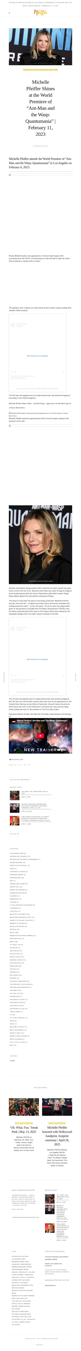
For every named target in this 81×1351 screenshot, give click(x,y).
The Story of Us (17, 1005)
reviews (15, 1306)
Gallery (32, 1272)
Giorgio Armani (18, 1274)
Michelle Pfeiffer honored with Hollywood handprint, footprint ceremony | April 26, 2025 (34, 806)
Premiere (27, 1303)
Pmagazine (16, 966)
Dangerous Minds (18, 874)
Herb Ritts (16, 1277)
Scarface (15, 972)
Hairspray (15, 896)
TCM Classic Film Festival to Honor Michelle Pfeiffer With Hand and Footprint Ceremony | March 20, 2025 (36, 818)
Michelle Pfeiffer (18, 926)
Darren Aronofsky (19, 1267)
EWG (13, 880)
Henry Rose (16, 899)
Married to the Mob (19, 923)
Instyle (23, 1277)
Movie (51, 69)
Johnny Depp (17, 1280)
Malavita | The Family (20, 914)
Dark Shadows (17, 877)
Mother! (15, 929)
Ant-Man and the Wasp (20, 856)
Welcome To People (18, 1027)
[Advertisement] (40, 284)
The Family (15, 990)
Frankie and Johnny (19, 883)
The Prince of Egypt (19, 999)
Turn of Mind (16, 1011)
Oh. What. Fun (16, 944)
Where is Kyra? (17, 1033)
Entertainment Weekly (20, 1269)
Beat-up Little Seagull (20, 865)
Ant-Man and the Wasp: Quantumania (36, 69)
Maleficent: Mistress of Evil (23, 1285)
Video (13, 1020)
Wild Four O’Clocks (18, 1042)
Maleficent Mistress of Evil (22, 917)
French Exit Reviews (19, 890)
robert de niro (24, 1306)
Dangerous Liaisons (19, 871)
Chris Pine (16, 1264)
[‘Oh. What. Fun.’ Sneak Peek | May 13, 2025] (14, 795)
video (16, 1322)
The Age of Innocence (20, 981)
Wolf (13, 1045)
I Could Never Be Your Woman (22, 905)
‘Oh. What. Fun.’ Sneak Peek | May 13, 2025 (63, 1197)
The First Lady (16, 993)
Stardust (14, 978)
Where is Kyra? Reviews (20, 1036)
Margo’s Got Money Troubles (22, 920)
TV (12, 1014)
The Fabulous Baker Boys (21, 987)
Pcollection (16, 953)
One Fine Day (16, 950)
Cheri (13, 868)
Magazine (26, 1280)
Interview (30, 1277)
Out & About (26, 1301)
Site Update (16, 975)
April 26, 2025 (27, 811)
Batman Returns (18, 862)
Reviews (14, 969)
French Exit (16, 886)
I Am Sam (14, 902)
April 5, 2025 (26, 824)
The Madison (16, 996)
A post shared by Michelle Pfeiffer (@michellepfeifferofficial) (37, 692)
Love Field (15, 911)
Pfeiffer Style (17, 963)
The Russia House (17, 1002)
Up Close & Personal (19, 1017)
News (55, 69)
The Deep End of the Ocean (21, 984)
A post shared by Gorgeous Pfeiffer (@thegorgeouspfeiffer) (37, 388)
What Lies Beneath (18, 1030)
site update (16, 1309)
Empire (29, 1267)
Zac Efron (16, 1324)
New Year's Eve (17, 938)
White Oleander (17, 1039)
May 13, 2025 (26, 797)
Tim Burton (31, 1319)
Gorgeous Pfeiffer (41, 146)
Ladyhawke (15, 908)
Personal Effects (18, 960)
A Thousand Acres (18, 853)
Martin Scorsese (18, 1288)
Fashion (15, 1272)
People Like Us (17, 957)
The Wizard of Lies (19, 1008)
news (14, 1298)
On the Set (15, 947)
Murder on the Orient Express (23, 935)
